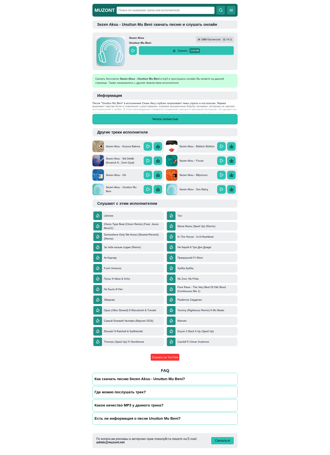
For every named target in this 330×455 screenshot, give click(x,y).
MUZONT (105, 10)
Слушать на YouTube (165, 357)
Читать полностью (165, 119)
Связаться (222, 440)
